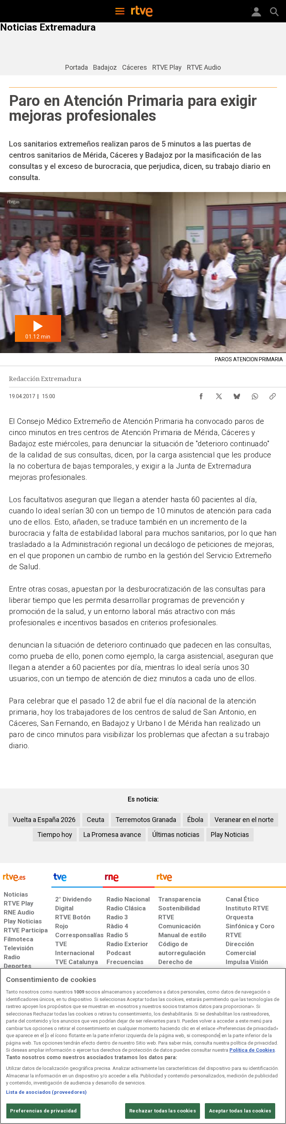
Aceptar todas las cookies (240, 1111)
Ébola (195, 820)
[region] (143, 1046)
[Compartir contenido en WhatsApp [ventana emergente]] (255, 394)
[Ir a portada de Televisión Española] (77, 879)
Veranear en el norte (244, 820)
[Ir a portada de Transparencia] (220, 879)
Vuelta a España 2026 (44, 820)
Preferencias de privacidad (43, 1111)
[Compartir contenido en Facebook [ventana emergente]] (201, 394)
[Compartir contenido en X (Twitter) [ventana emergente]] (219, 394)
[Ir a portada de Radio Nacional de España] (128, 879)
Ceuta (95, 820)
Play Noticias (230, 834)
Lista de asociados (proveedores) (46, 1092)
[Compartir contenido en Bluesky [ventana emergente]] (237, 394)
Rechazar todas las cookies (162, 1111)
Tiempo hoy (54, 834)
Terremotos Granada (145, 820)
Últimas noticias (176, 834)
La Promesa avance (112, 834)
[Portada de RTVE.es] (142, 12)
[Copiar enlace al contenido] (273, 394)
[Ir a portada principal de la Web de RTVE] (25, 876)
